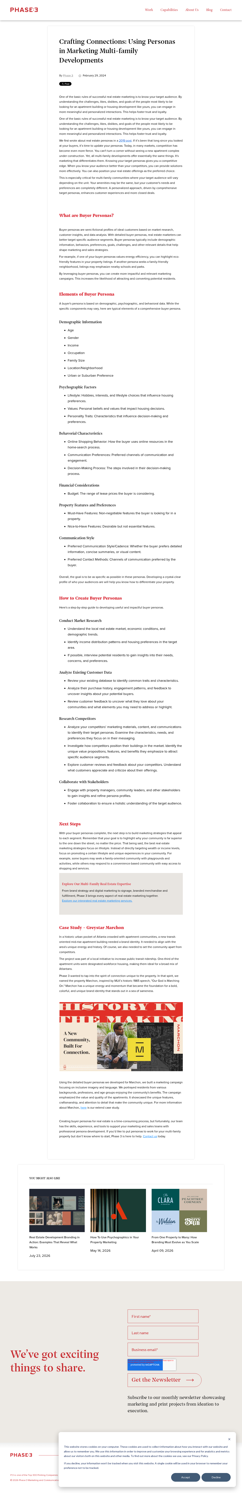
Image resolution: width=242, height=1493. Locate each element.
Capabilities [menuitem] (169, 10)
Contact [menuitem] (226, 10)
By (66, 75)
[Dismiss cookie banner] (229, 1439)
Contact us (150, 1136)
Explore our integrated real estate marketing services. (97, 901)
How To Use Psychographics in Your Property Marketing (114, 1239)
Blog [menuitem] (209, 10)
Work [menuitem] (149, 10)
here (84, 1108)
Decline (216, 1477)
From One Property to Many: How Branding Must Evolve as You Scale (175, 1239)
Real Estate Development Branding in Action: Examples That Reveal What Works (54, 1242)
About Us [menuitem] (192, 10)
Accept (185, 1477)
